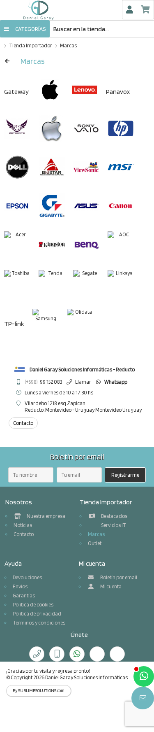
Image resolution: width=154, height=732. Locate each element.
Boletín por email (118, 577)
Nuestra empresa (45, 516)
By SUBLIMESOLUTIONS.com (38, 690)
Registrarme (125, 475)
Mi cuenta (110, 586)
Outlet (94, 543)
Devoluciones (27, 577)
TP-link (14, 324)
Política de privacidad (37, 614)
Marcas (68, 45)
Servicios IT (113, 525)
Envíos (20, 586)
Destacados (113, 516)
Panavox (118, 92)
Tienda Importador (30, 45)
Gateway (16, 92)
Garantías (24, 595)
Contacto (24, 534)
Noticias (23, 525)
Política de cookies (33, 604)
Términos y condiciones (39, 623)
